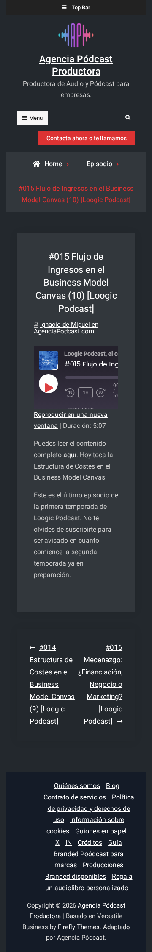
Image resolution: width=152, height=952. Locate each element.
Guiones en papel (101, 831)
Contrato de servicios (74, 797)
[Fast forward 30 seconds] (104, 392)
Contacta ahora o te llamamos (86, 138)
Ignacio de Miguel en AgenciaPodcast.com (66, 328)
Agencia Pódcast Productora (76, 65)
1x (85, 393)
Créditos (90, 843)
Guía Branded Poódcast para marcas (89, 854)
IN (68, 843)
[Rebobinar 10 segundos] (70, 392)
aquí (69, 455)
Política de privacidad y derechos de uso (91, 808)
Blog (112, 786)
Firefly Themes (79, 927)
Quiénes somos (77, 786)
